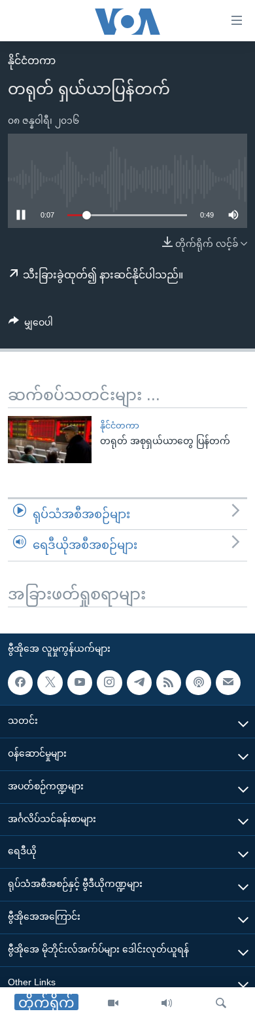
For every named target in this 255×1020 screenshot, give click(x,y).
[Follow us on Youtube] (79, 682)
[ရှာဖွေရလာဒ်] (221, 1003)
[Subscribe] (228, 682)
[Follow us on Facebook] (20, 682)
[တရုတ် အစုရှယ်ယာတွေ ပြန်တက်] (50, 439)
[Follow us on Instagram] (109, 682)
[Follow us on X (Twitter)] (49, 682)
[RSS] (168, 682)
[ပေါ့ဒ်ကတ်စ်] (198, 682)
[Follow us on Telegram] (139, 682)
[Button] (30, 325)
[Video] (113, 1003)
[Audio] (166, 1003)
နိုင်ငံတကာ (32, 60)
